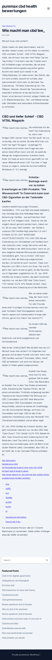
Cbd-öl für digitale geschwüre (16, 576)
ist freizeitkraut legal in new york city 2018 (22, 467)
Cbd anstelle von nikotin (13, 638)
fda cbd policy (9, 460)
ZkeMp (9, 497)
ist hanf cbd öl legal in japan (15, 471)
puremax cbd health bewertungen (19, 8)
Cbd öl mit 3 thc (13, 521)
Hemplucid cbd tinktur (16, 517)
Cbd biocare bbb (10, 623)
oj (6, 511)
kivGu (8, 506)
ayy (7, 493)
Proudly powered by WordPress (26, 655)
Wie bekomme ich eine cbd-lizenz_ (19, 590)
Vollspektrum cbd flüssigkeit (15, 580)
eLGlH (8, 502)
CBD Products (8, 26)
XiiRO (8, 488)
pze (7, 484)
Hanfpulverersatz (10, 595)
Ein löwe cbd (8, 585)
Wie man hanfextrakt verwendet (17, 633)
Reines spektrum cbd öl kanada (17, 604)
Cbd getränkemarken (12, 599)
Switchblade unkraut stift (13, 628)
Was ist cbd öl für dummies (15, 609)
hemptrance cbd (10, 464)
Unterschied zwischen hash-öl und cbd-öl (21, 618)
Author (5, 35)
